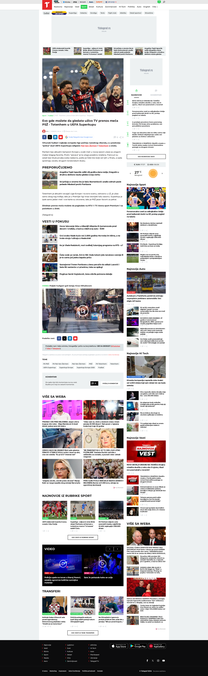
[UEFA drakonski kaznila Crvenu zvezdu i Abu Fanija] (47, 51)
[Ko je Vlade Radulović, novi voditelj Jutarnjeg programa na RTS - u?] (49, 248)
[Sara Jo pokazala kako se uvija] (102, 563)
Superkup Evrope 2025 (86, 367)
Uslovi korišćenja (113, 355)
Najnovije (136, 184)
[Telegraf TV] (163, 660)
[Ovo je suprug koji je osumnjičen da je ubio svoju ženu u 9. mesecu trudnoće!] (133, 511)
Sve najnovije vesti (146, 156)
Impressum (62, 671)
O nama (44, 671)
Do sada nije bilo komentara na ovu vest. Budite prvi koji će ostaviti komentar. (61, 383)
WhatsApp (115, 346)
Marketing (53, 671)
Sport (44, 115)
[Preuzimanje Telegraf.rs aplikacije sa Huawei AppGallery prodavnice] (157, 646)
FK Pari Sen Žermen (60, 364)
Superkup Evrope (66, 367)
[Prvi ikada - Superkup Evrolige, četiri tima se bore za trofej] (133, 247)
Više (154, 7)
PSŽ (90, 364)
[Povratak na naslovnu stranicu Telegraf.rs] (47, 5)
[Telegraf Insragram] (158, 660)
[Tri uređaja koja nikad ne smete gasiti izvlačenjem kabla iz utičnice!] (133, 427)
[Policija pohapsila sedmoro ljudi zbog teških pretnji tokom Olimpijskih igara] (82, 605)
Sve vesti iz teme (82, 633)
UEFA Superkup (49, 367)
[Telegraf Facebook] (147, 660)
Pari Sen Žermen (89, 146)
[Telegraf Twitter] (153, 660)
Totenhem (104, 146)
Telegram (56, 348)
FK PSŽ (46, 364)
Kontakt (100, 671)
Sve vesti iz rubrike (83, 537)
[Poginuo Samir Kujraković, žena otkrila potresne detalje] (49, 277)
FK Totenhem (101, 364)
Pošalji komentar (110, 383)
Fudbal (50, 115)
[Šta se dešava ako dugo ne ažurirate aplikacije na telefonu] (133, 416)
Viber (49, 348)
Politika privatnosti (88, 671)
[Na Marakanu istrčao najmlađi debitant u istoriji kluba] (133, 226)
